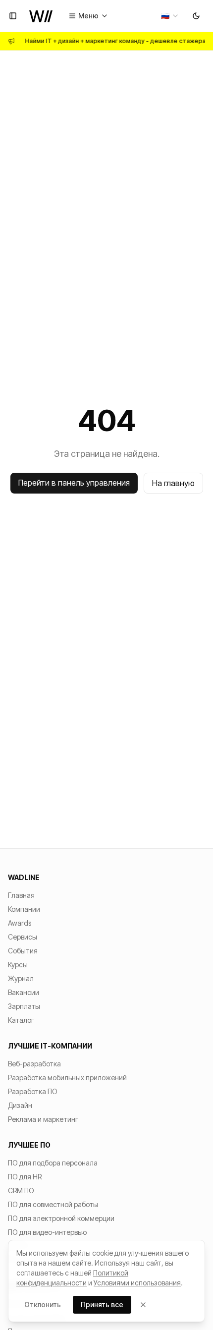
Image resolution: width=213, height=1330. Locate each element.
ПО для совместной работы (53, 1204)
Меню (88, 15)
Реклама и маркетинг (43, 1119)
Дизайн (20, 1105)
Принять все (102, 1304)
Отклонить (42, 1304)
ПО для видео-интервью (47, 1232)
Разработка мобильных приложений (67, 1077)
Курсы (18, 964)
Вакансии (23, 992)
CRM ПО (21, 1190)
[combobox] (170, 16)
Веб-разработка (34, 1063)
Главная (21, 895)
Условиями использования (137, 1282)
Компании (24, 909)
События (23, 950)
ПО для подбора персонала (53, 1163)
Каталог (21, 1020)
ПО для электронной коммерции (61, 1218)
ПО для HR (25, 1176)
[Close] (143, 1305)
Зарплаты (24, 1006)
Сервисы (22, 937)
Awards (19, 923)
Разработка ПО (32, 1091)
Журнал (21, 978)
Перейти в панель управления (74, 483)
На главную (173, 483)
